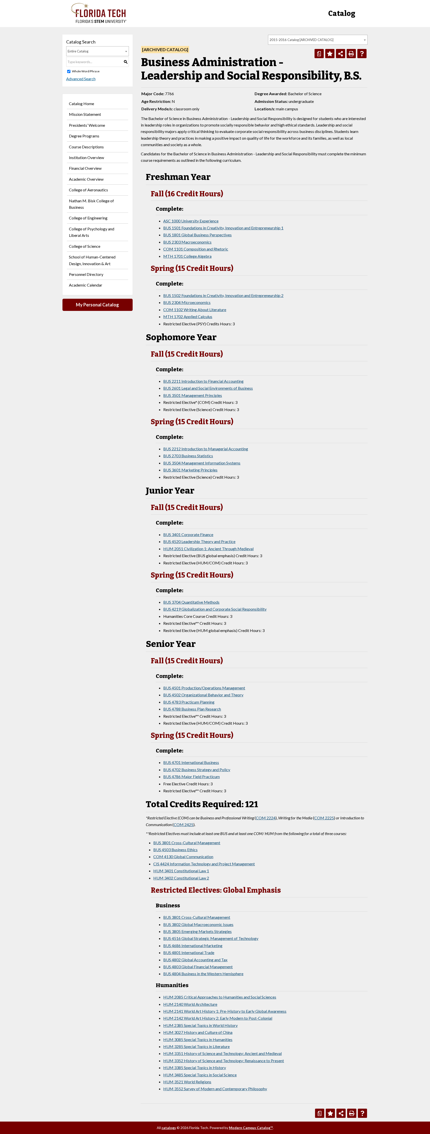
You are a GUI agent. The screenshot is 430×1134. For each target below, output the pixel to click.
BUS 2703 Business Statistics (188, 455)
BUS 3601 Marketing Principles (190, 469)
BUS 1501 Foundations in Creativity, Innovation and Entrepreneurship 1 (223, 227)
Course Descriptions (86, 146)
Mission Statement (85, 114)
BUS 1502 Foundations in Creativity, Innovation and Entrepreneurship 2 (223, 295)
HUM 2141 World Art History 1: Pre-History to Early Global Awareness (224, 1011)
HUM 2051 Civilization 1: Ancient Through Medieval (208, 548)
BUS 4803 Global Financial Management (198, 966)
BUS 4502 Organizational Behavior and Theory (203, 694)
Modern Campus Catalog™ (251, 1128)
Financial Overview (85, 168)
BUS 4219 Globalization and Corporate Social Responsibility (215, 609)
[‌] (98, 21)
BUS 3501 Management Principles (192, 395)
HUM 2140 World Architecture (190, 1004)
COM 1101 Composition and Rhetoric (195, 249)
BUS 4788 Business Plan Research (192, 709)
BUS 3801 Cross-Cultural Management (186, 842)
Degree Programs (84, 135)
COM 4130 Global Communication (183, 856)
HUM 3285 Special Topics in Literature (196, 1046)
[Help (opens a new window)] (362, 53)
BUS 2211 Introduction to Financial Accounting (203, 381)
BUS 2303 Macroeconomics (187, 242)
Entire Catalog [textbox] (78, 51)
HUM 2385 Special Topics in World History (200, 1025)
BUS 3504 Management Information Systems (201, 463)
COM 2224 (265, 817)
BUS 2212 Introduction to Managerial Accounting (205, 448)
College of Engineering (88, 217)
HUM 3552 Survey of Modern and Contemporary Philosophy (215, 1088)
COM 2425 (183, 824)
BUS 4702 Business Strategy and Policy (196, 769)
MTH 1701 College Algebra (187, 256)
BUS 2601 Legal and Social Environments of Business (208, 388)
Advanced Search (81, 78)
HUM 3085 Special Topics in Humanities (197, 1039)
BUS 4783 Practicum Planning (189, 702)
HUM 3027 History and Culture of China (197, 1032)
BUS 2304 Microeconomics (187, 302)
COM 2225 (324, 817)
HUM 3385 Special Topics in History (194, 1067)
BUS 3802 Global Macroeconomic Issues (198, 924)
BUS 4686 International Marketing (192, 945)
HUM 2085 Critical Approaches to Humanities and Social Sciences (219, 997)
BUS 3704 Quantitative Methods (191, 602)
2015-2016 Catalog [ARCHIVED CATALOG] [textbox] (301, 40)
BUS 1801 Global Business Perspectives (197, 234)
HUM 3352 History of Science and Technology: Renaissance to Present (223, 1060)
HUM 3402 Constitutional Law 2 (181, 878)
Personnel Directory (86, 274)
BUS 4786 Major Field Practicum (191, 776)
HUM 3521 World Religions (187, 1081)
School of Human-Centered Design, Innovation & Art (92, 260)
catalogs (168, 1128)
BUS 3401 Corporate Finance (188, 534)
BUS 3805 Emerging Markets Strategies (197, 931)
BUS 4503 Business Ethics (175, 849)
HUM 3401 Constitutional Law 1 (181, 870)
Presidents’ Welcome (87, 125)
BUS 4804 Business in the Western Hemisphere (203, 973)
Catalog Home (81, 103)
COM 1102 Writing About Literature (194, 309)
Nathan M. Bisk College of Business (91, 204)
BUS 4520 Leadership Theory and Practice (199, 541)
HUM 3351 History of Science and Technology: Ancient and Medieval (222, 1053)
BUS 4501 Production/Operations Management (204, 687)
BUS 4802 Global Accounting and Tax (195, 959)
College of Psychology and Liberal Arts (91, 232)
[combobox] (318, 40)
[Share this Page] (340, 53)
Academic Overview (86, 179)
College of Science (84, 246)
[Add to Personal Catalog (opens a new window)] (329, 53)
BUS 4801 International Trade (188, 952)
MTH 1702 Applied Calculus (187, 316)
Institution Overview (86, 157)
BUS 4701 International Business (191, 762)
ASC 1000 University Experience (190, 220)
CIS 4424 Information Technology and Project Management (204, 863)
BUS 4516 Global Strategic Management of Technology (210, 938)
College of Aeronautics (88, 189)
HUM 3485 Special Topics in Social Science (200, 1074)
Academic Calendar (85, 285)
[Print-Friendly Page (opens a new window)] (351, 53)
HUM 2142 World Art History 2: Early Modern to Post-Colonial (217, 1018)
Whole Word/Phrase (86, 71)
